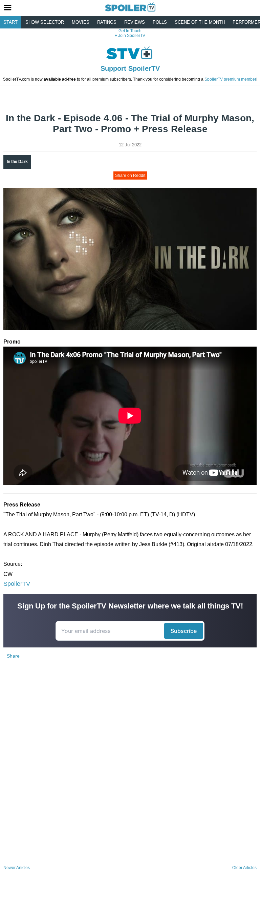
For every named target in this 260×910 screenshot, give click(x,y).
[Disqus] (130, 773)
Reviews (134, 22)
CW (8, 574)
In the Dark (17, 161)
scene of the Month (200, 22)
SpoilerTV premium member (230, 79)
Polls (160, 22)
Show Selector (44, 22)
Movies (80, 22)
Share (13, 656)
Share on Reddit (130, 175)
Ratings (106, 22)
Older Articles (244, 867)
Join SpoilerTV (131, 35)
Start (10, 22)
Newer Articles (16, 867)
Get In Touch (130, 30)
